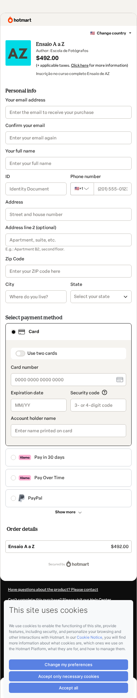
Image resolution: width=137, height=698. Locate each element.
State (76, 284)
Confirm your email (25, 125)
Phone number (85, 176)
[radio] (13, 331)
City (9, 284)
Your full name (20, 151)
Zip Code (14, 259)
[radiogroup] (68, 415)
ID (7, 176)
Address (14, 202)
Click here (80, 65)
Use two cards (42, 353)
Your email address (25, 100)
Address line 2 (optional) (30, 227)
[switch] (20, 353)
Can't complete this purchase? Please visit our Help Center (59, 600)
